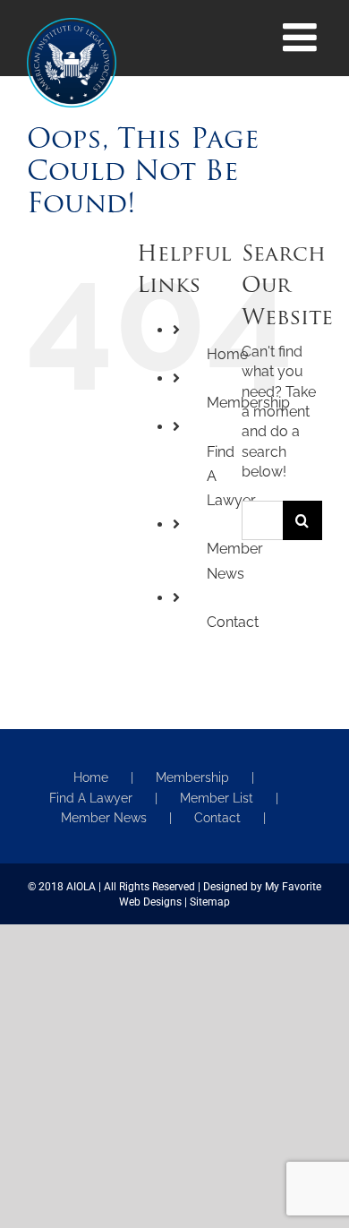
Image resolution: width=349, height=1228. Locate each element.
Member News (104, 818)
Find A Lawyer (90, 798)
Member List (216, 798)
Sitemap (210, 902)
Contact (233, 622)
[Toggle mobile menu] (302, 37)
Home (90, 777)
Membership (192, 777)
